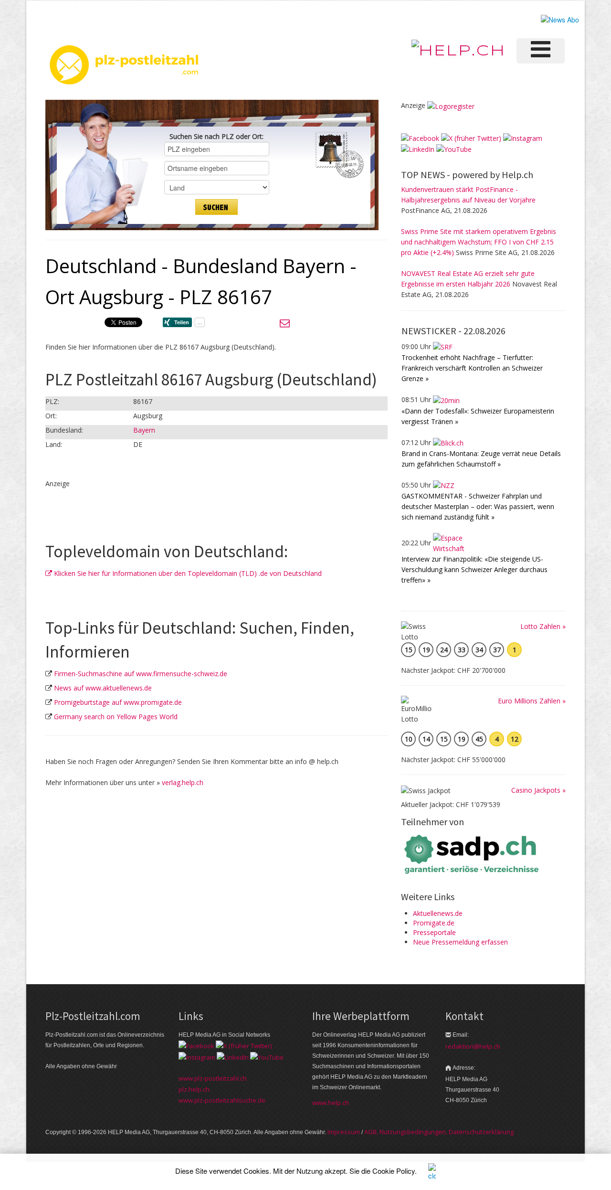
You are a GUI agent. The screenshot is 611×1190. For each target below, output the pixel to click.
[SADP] (472, 853)
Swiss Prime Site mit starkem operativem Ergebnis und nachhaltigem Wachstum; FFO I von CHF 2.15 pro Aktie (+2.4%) (478, 242)
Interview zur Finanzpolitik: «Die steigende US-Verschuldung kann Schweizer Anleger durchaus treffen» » (474, 569)
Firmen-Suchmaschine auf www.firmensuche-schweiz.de (140, 673)
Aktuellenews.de (438, 913)
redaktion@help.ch (472, 1046)
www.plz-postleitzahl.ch (213, 1078)
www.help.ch (330, 1102)
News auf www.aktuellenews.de (103, 687)
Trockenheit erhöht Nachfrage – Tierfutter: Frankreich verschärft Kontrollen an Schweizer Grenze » (472, 368)
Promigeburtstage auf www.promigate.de (118, 702)
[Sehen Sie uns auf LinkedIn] (417, 148)
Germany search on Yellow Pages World (116, 716)
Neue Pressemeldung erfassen (460, 941)
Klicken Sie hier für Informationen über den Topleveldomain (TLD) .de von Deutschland (187, 573)
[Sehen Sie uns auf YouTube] (454, 148)
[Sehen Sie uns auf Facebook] (420, 137)
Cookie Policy (393, 1171)
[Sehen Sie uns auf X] (471, 137)
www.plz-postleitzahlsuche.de (222, 1100)
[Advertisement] (157, 503)
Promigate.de (433, 922)
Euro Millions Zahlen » (532, 700)
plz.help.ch (194, 1089)
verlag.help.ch (182, 782)
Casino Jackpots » (538, 790)
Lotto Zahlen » (543, 626)
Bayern (144, 430)
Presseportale (434, 932)
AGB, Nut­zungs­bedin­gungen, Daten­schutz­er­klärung (439, 1131)
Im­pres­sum (343, 1131)
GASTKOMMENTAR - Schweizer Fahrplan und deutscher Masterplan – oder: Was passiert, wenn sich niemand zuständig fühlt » (477, 506)
